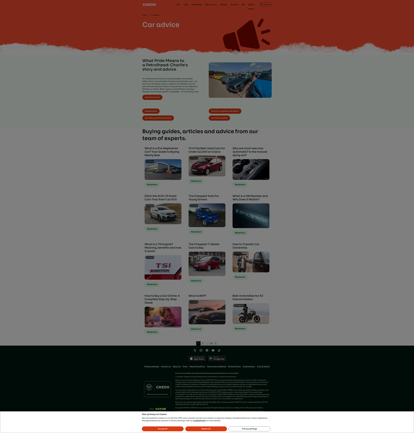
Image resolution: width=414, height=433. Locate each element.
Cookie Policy (199, 421)
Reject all (206, 429)
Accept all (163, 429)
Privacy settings (249, 429)
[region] (207, 422)
